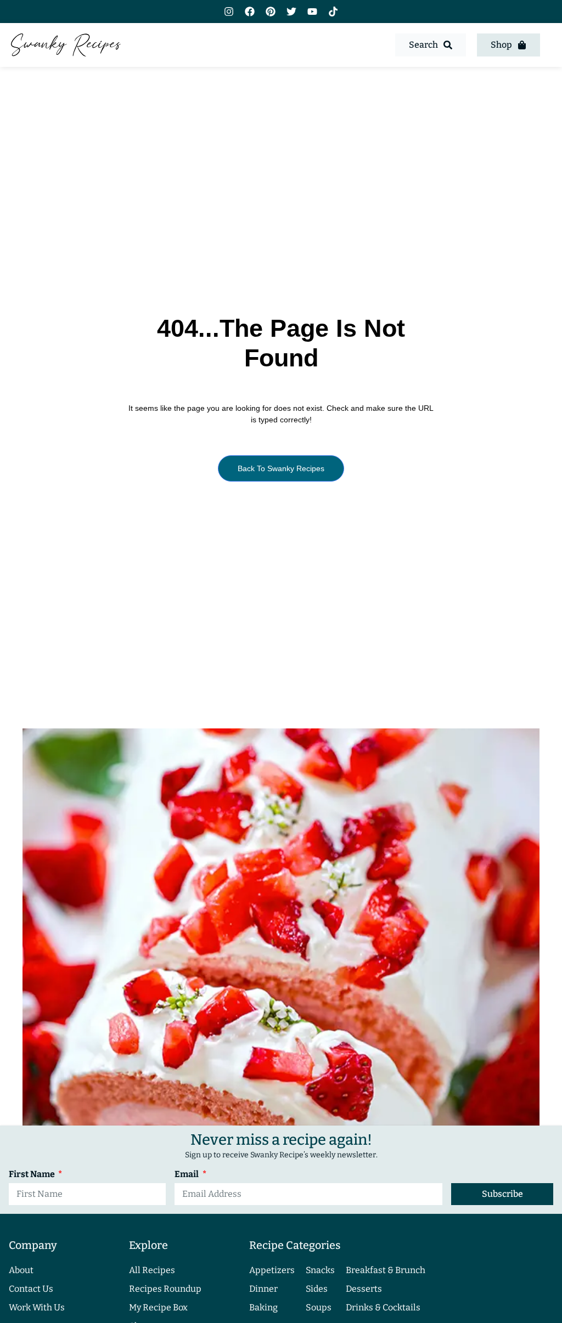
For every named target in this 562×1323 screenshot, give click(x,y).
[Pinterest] (271, 11)
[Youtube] (312, 11)
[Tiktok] (333, 11)
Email (187, 1174)
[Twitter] (291, 11)
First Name (33, 1174)
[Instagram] (229, 11)
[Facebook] (250, 11)
